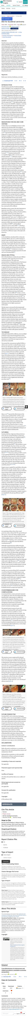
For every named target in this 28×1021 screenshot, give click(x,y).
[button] (7, 18)
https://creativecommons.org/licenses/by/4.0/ (17, 945)
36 (13, 464)
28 (14, 252)
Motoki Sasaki (15, 26)
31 (19, 346)
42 (19, 578)
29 (16, 292)
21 (11, 464)
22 (11, 156)
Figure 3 (12, 625)
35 (7, 452)
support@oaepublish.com (15, 1009)
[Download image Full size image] (14, 389)
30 (18, 323)
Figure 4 (10, 681)
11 (6, 152)
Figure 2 (4, 494)
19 (10, 464)
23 (22, 295)
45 (8, 674)
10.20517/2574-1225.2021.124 (9, 32)
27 (10, 248)
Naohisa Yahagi (6, 28)
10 (4, 132)
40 (10, 542)
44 (11, 620)
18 (5, 452)
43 (11, 585)
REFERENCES (7, 804)
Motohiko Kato (6, 26)
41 (18, 560)
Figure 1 (7, 353)
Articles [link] (8, 8)
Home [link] (3, 8)
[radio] (13, 842)
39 (14, 464)
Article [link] (13, 8)
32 (25, 425)
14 (7, 152)
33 (24, 437)
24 (12, 223)
